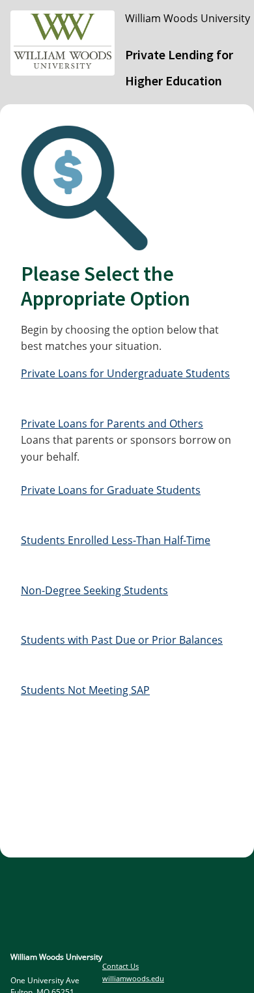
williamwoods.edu (133, 978)
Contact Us (120, 966)
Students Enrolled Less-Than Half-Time (115, 540)
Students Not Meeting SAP (85, 690)
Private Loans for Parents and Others (112, 423)
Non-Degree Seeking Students (94, 590)
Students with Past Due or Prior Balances (122, 640)
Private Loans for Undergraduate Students (125, 373)
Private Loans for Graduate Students (111, 490)
